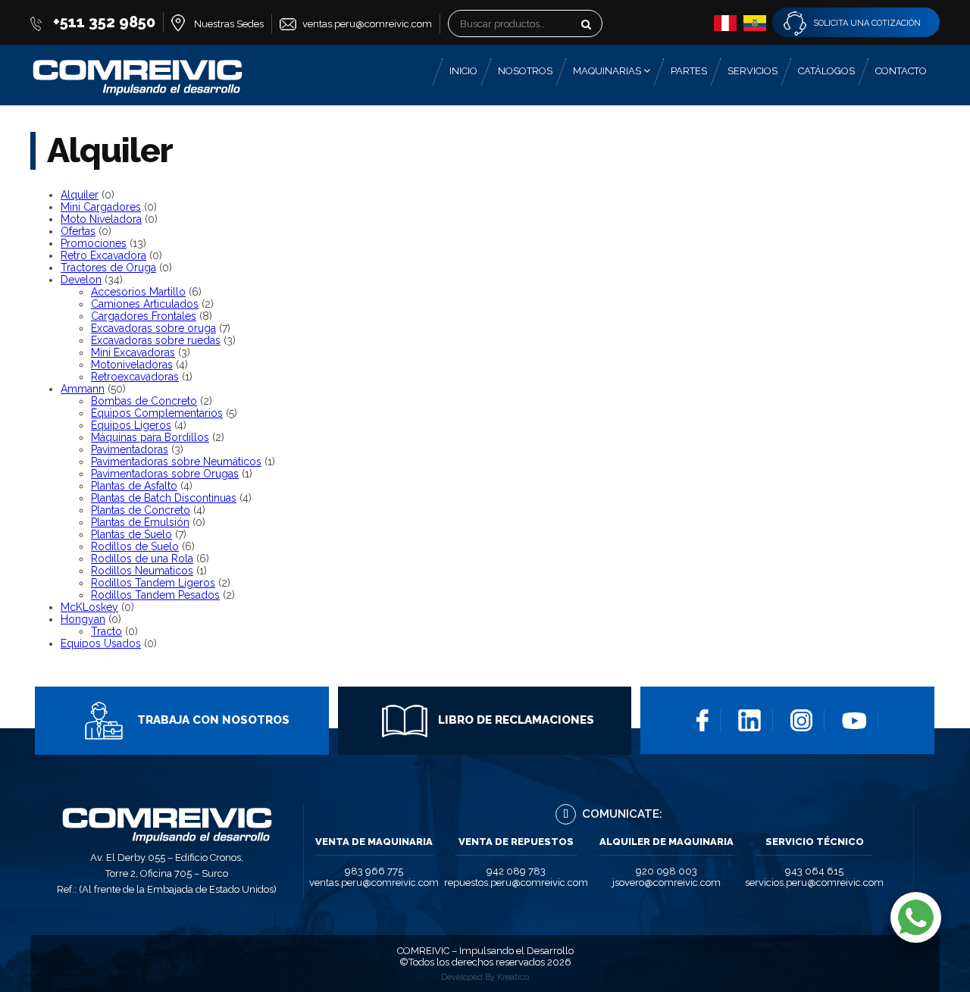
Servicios (753, 71)
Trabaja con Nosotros (211, 720)
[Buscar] (609, 27)
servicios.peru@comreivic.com (814, 882)
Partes (689, 71)
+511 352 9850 (104, 22)
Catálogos (826, 71)
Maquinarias (608, 71)
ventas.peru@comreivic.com (367, 24)
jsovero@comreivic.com (666, 882)
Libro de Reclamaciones (514, 720)
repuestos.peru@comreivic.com (516, 882)
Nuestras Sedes (229, 24)
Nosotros (525, 71)
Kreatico (513, 977)
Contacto (901, 71)
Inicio (463, 71)
